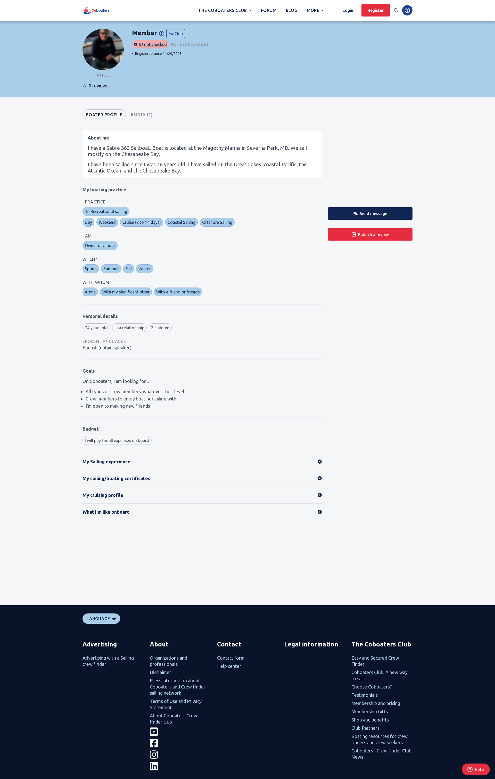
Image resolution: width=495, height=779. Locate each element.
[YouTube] (180, 731)
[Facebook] (180, 743)
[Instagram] (180, 754)
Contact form (231, 657)
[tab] (104, 114)
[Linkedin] (180, 766)
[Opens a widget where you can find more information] (475, 770)
